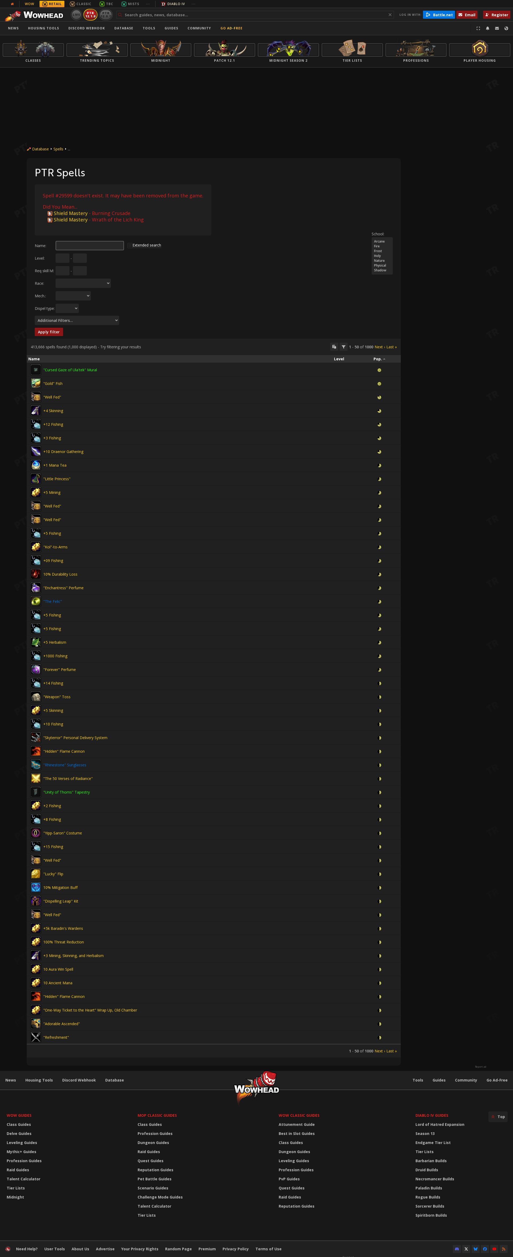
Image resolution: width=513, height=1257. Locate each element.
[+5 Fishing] (36, 533)
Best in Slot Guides (297, 1133)
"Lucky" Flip (53, 873)
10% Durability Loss (60, 574)
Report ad (480, 1066)
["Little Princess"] (36, 479)
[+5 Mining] (36, 492)
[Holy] (382, 255)
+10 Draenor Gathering (63, 451)
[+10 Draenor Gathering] (36, 451)
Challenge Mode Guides (160, 1197)
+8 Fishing (52, 819)
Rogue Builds (427, 1197)
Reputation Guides (155, 1169)
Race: (39, 283)
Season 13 (425, 1133)
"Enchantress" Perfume (63, 587)
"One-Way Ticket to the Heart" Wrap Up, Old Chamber (90, 1010)
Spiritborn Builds (431, 1215)
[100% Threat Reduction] (36, 942)
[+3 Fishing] (36, 438)
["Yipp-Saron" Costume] (36, 833)
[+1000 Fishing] (36, 656)
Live (76, 15)
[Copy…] (334, 347)
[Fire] (382, 246)
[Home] (36, 14)
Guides (171, 28)
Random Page (178, 1248)
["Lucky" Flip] (36, 874)
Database (123, 28)
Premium (207, 1248)
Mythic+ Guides (21, 1151)
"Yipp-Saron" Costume (62, 833)
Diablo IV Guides (431, 1115)
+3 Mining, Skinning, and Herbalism (73, 955)
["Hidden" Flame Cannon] (36, 751)
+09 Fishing (53, 560)
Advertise (105, 1248)
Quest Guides (151, 1160)
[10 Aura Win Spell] (36, 969)
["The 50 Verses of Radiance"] (36, 778)
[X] (466, 1249)
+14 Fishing (53, 683)
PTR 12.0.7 (106, 14)
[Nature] (382, 260)
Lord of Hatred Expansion (439, 1124)
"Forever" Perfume (59, 669)
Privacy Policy (236, 1248)
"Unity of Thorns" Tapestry (66, 792)
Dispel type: (45, 308)
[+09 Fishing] (36, 560)
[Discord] (457, 1249)
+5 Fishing (52, 533)
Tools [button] (149, 28)
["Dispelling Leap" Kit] (36, 901)
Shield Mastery (71, 213)
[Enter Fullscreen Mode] (478, 28)
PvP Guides (289, 1178)
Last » (391, 346)
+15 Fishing (53, 846)
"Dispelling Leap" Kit (60, 901)
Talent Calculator (23, 1178)
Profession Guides (24, 1160)
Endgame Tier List (433, 1142)
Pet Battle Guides (155, 1178)
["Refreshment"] (36, 1037)
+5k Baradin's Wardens (63, 928)
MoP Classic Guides (157, 1115)
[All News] (12, 4)
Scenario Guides (153, 1187)
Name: (40, 245)
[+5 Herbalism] (36, 642)
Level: (40, 258)
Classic (83, 4)
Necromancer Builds (434, 1178)
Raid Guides (18, 1169)
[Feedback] (497, 28)
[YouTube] (494, 1249)
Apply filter (49, 331)
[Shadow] (382, 270)
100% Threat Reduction (63, 941)
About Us (80, 1248)
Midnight (15, 1197)
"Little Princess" (57, 478)
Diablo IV (176, 4)
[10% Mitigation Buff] (36, 887)
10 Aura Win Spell (58, 969)
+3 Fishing (52, 437)
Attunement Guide (297, 1124)
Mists (133, 4)
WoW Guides (19, 1115)
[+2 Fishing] (36, 806)
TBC (109, 4)
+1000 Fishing (55, 655)
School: (378, 233)
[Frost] (382, 251)
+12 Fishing (53, 424)
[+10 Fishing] (36, 724)
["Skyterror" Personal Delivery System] (36, 737)
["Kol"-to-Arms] (36, 547)
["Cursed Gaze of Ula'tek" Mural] (36, 370)
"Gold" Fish (53, 383)
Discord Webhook (86, 28)
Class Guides (19, 1124)
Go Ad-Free (231, 28)
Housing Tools (39, 1080)
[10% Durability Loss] (36, 574)
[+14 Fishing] (36, 683)
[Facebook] (485, 1249)
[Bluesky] (476, 1249)
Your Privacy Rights (139, 1248)
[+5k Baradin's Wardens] (36, 928)
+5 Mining (51, 492)
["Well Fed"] (36, 397)
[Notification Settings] (488, 28)
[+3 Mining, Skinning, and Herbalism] (36, 955)
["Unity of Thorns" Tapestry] (36, 792)
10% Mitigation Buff (60, 887)
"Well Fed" (52, 397)
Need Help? (27, 1248)
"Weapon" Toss (57, 696)
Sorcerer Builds (429, 1206)
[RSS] (504, 1249)
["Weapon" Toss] (36, 697)
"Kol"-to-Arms (55, 546)
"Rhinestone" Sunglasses (64, 764)
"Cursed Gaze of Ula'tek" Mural (70, 369)
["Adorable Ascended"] (36, 1023)
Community (199, 28)
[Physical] (382, 265)
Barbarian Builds (431, 1160)
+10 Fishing (53, 724)
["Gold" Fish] (36, 383)
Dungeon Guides (153, 1142)
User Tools (54, 1248)
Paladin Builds (428, 1187)
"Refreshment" (56, 1037)
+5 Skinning (53, 710)
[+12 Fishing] (36, 424)
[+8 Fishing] (36, 819)
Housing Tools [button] (43, 28)
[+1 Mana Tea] (36, 465)
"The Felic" (52, 601)
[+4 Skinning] (36, 410)
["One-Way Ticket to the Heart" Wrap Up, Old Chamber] (36, 1010)
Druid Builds (426, 1169)
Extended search (147, 245)
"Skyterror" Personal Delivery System (75, 737)
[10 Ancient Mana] (36, 983)
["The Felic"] (36, 601)
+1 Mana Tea (55, 465)
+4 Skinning (53, 410)
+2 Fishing (52, 805)
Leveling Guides (22, 1142)
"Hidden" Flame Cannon (64, 751)
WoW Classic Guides (299, 1115)
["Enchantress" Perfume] (36, 588)
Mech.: (40, 295)
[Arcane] (382, 241)
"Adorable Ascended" (61, 1023)
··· (148, 4)
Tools (418, 1080)
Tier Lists (16, 1187)
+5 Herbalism (54, 642)
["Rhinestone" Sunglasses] (36, 765)
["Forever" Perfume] (36, 669)
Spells (58, 148)
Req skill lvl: (44, 270)
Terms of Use (268, 1248)
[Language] (506, 28)
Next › (380, 346)
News (13, 28)
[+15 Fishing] (36, 846)
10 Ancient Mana (57, 982)
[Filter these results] (344, 347)
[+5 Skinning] (36, 710)
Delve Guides (19, 1133)
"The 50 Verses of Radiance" (68, 778)
